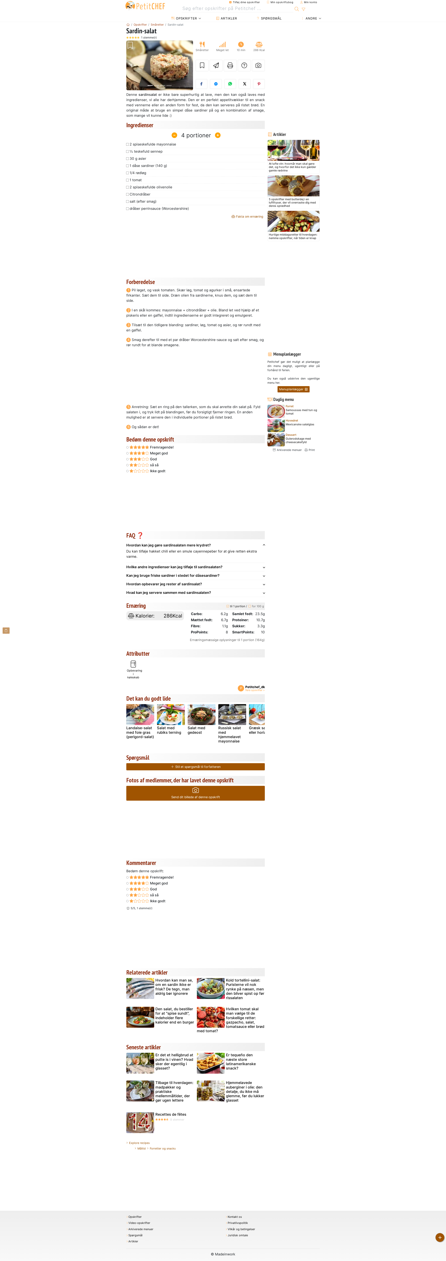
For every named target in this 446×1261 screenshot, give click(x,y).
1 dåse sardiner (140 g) (148, 166)
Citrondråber (140, 194)
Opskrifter (186, 18)
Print (311, 450)
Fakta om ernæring (249, 216)
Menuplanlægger (291, 389)
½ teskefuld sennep (146, 151)
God (153, 459)
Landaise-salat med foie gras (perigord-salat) (140, 732)
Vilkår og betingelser (241, 1229)
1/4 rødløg (138, 173)
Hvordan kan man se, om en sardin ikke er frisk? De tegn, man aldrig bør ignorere (174, 987)
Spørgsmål (271, 18)
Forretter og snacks (163, 1148)
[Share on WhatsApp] (230, 84)
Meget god (158, 453)
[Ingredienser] (6, 630)
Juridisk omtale (238, 1235)
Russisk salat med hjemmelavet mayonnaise (229, 734)
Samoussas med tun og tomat (301, 411)
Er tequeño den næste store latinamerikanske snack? (241, 1061)
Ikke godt (157, 471)
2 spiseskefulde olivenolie (151, 187)
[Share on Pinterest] (259, 84)
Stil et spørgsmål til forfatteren (197, 767)
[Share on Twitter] (245, 84)
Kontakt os (235, 1216)
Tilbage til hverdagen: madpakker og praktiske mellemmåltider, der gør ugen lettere (174, 1091)
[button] (131, 65)
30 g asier (138, 158)
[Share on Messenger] (216, 84)
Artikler (228, 18)
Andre (311, 18)
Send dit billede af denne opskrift (195, 797)
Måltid (141, 1148)
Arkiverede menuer (289, 450)
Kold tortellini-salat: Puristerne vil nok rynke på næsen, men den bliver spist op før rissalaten (245, 989)
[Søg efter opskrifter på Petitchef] (296, 9)
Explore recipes (139, 1143)
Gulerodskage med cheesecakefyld (298, 440)
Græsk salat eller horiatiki (260, 730)
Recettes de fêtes (170, 1114)
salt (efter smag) (143, 201)
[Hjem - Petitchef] (128, 24)
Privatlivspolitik (238, 1223)
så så (154, 465)
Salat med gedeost (196, 730)
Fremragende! (161, 447)
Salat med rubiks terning (169, 730)
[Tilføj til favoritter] (202, 65)
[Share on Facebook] (201, 84)
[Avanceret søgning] (303, 9)
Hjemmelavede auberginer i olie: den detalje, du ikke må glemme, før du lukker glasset (245, 1091)
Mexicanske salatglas (300, 424)
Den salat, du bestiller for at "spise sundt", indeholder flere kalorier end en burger (174, 1015)
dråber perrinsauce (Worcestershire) (159, 208)
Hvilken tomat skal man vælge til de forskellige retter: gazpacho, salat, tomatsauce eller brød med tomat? (230, 1020)
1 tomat (136, 180)
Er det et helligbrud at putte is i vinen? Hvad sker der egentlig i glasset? (174, 1061)
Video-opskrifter (139, 1223)
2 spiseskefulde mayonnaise (153, 144)
